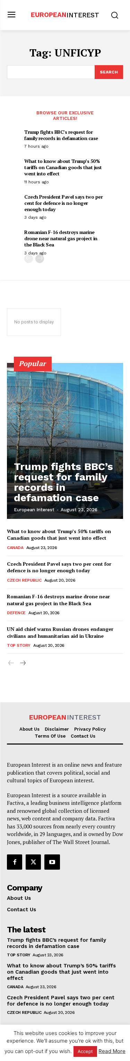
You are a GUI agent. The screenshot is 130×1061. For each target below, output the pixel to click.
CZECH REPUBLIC (24, 580)
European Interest (34, 509)
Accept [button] (85, 1051)
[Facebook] (14, 862)
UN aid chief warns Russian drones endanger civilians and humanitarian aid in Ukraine (60, 632)
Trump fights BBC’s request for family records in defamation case (61, 135)
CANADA (15, 547)
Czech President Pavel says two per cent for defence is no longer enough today (63, 202)
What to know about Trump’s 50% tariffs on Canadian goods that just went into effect (63, 167)
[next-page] (39, 258)
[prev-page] (28, 258)
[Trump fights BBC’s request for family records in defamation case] (65, 441)
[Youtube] (52, 862)
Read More (111, 1051)
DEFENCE (16, 612)
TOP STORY (19, 645)
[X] (33, 862)
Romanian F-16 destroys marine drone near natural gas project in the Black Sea (60, 238)
